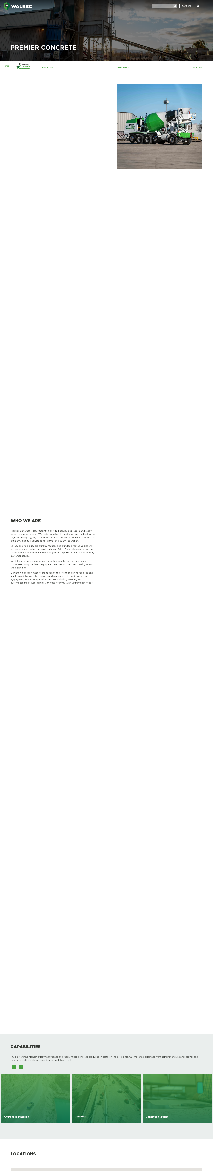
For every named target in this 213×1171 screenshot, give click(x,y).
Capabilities (123, 67)
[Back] (3, 66)
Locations (197, 67)
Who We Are (48, 67)
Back (7, 66)
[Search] (175, 6)
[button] (21, 1067)
